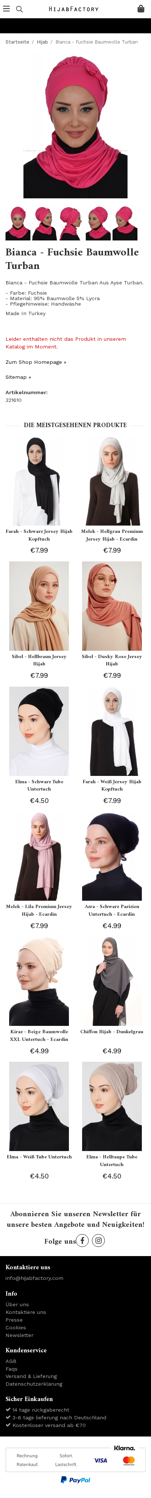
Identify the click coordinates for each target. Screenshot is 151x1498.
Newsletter (19, 1335)
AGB (10, 1361)
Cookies (15, 1327)
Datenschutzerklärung (33, 1384)
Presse (14, 1320)
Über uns (17, 1304)
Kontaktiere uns (25, 1312)
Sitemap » (18, 377)
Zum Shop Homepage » (35, 362)
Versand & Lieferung (31, 1376)
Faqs (11, 1369)
